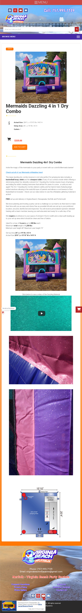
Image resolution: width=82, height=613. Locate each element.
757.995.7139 (63, 10)
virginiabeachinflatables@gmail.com (44, 571)
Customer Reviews (61, 587)
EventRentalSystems (45, 606)
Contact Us (61, 590)
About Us (61, 584)
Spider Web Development (17, 609)
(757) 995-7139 (44, 569)
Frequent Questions (20, 584)
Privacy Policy (20, 587)
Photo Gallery (20, 590)
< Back (9, 48)
